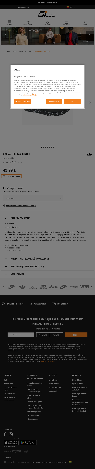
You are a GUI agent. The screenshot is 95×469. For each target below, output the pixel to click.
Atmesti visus (54, 101)
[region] (47, 87)
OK (72, 101)
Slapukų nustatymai (22, 101)
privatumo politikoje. (30, 95)
